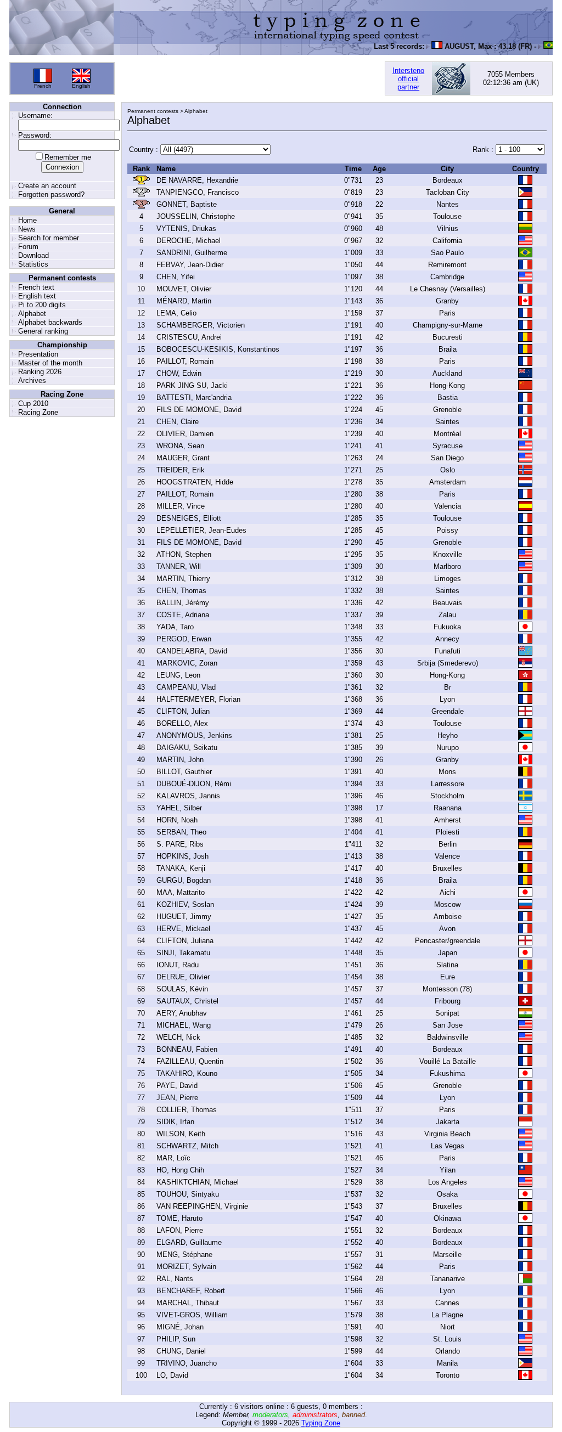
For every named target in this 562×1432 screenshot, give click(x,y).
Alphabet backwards (50, 322)
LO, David (172, 1375)
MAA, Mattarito (180, 892)
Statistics (33, 264)
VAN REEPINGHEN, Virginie (202, 1206)
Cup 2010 (33, 403)
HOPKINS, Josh (182, 856)
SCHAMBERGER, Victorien (200, 325)
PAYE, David (177, 1085)
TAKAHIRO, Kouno (186, 1073)
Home (27, 220)
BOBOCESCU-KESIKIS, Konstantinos (217, 349)
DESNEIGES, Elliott (188, 518)
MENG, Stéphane (184, 1254)
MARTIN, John (180, 760)
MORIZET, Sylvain (186, 1266)
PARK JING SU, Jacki (192, 385)
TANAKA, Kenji (180, 868)
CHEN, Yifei (175, 277)
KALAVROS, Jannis (188, 796)
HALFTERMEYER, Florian (198, 699)
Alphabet (32, 313)
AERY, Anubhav (181, 1013)
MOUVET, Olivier (183, 289)
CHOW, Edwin (178, 373)
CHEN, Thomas (181, 591)
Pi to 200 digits (42, 305)
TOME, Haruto (179, 1218)
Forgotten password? (51, 194)
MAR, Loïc (173, 1158)
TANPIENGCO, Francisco (197, 192)
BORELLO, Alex (182, 723)
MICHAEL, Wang (183, 1025)
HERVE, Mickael (183, 928)
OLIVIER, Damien (184, 434)
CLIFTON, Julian (183, 711)
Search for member (48, 238)
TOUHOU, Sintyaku (187, 1194)
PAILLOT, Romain (184, 361)
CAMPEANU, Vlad (186, 687)
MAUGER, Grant (183, 458)
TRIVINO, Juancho (186, 1363)
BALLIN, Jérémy (182, 603)
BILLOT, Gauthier (184, 772)
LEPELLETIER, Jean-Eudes (201, 530)
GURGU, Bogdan (183, 880)
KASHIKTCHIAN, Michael (197, 1182)
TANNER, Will (178, 566)
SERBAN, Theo (181, 832)
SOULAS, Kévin (182, 989)
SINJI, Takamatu (183, 953)
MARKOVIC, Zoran (186, 663)
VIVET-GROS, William (192, 1315)
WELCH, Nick (178, 1037)
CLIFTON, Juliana (184, 941)
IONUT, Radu (177, 965)
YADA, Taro (175, 627)
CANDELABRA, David (191, 651)
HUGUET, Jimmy (183, 916)
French (43, 86)
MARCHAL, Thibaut (187, 1303)
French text (36, 287)
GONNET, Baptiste (186, 204)
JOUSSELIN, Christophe (195, 216)
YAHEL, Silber (179, 808)
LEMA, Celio (176, 313)
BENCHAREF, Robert (190, 1291)
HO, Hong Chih (180, 1170)
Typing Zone (320, 1423)
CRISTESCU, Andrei (189, 337)
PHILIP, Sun (175, 1339)
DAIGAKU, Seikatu (186, 747)
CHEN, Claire (177, 422)
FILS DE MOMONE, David (198, 409)
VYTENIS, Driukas (186, 228)
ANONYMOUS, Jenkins (194, 735)
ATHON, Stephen (183, 554)
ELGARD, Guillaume (189, 1242)
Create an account (47, 186)
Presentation (38, 354)
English (81, 86)
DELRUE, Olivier (183, 977)
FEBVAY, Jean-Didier (189, 265)
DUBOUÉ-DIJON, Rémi (193, 784)
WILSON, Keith (180, 1134)
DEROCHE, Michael (188, 240)
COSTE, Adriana (182, 615)
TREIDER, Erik (180, 470)
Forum (28, 247)
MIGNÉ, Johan (180, 1327)
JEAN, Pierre (177, 1097)
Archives (32, 380)
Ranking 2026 (39, 372)
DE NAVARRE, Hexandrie (197, 180)
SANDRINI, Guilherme (191, 253)
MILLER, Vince (180, 506)
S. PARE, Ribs (180, 844)
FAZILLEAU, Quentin (189, 1061)
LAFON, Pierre (179, 1230)
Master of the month (50, 363)
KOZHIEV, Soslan (185, 904)
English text (37, 296)
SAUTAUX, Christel (187, 1001)
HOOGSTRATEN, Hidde (194, 482)
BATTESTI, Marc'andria (194, 397)
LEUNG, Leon (178, 675)
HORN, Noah (177, 820)
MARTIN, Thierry (183, 578)
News (27, 229)
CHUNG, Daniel (181, 1351)
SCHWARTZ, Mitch (187, 1146)
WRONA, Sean (180, 446)
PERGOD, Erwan (183, 639)
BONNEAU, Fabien (186, 1049)
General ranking (43, 331)
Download (33, 255)
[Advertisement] (249, 78)
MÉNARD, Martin (183, 301)
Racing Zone (38, 412)
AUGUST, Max (458, 46)
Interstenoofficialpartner (408, 78)
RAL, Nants (174, 1279)
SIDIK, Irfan (175, 1122)
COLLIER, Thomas (186, 1110)
